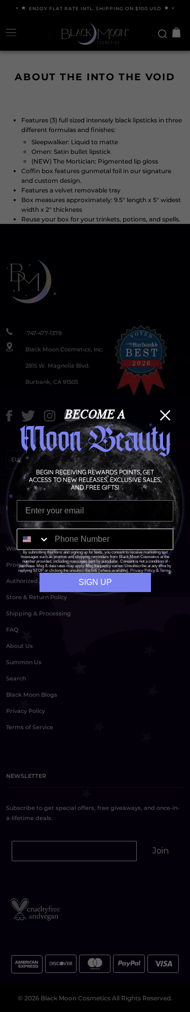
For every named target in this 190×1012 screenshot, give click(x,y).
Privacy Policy (142, 570)
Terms (165, 570)
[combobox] (33, 539)
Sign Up (95, 582)
